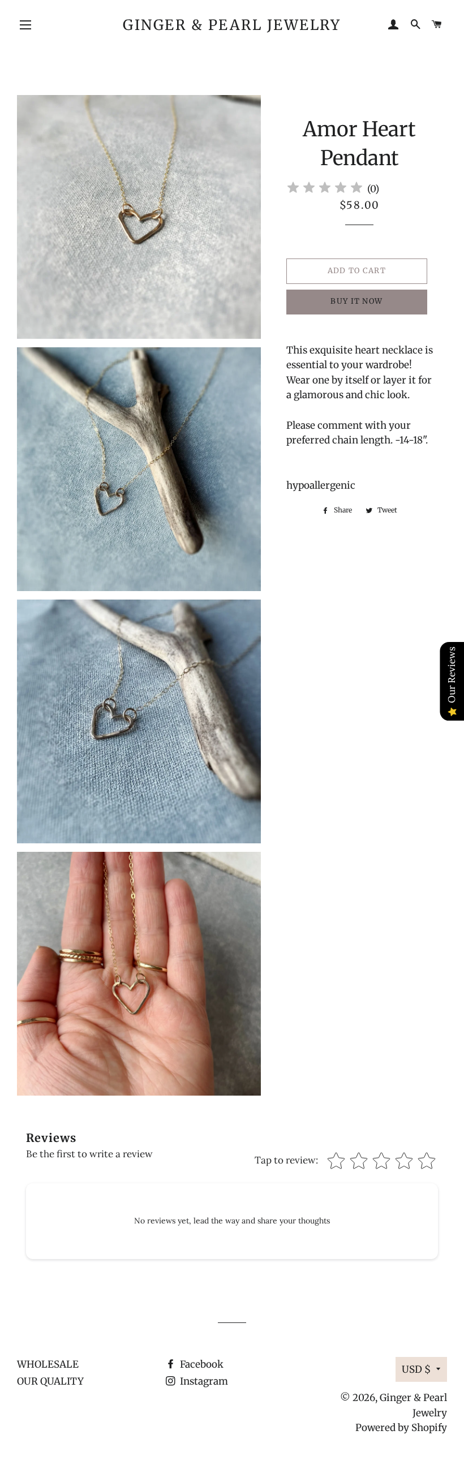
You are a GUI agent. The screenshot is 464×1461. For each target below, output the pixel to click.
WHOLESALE (48, 1364)
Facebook (201, 1364)
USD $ (416, 1369)
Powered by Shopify (401, 1427)
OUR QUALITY (50, 1381)
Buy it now (356, 301)
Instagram (203, 1381)
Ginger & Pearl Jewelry (232, 25)
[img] (324, 189)
